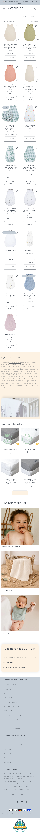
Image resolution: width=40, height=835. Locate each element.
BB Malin (8, 814)
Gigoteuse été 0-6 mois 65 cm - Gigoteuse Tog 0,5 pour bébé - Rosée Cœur (10, 87)
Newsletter (8, 762)
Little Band (8, 698)
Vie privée (7, 749)
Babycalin (7, 693)
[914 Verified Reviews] (20, 834)
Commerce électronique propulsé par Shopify (25, 814)
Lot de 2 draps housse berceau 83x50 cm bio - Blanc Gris (10, 449)
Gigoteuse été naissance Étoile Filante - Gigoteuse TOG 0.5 (10, 296)
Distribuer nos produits (12, 728)
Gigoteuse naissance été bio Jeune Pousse (10, 251)
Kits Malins (5, 590)
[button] (4, 8)
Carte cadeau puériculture (14, 715)
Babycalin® (5, 634)
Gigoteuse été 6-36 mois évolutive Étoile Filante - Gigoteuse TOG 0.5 (30, 253)
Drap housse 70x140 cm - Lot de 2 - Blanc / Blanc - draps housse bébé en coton (10, 481)
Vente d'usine (9, 724)
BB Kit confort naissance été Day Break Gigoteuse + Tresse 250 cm (10, 127)
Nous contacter (10, 740)
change (7, 784)
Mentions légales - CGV (13, 745)
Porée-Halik (8, 689)
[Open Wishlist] (31, 8)
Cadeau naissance (11, 720)
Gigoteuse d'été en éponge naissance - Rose (10, 336)
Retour (6, 758)
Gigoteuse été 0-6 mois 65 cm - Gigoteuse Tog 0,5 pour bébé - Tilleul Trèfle (30, 46)
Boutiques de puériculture (14, 706)
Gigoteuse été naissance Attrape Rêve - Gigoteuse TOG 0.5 (29, 211)
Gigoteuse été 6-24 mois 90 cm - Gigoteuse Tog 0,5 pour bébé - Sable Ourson (30, 87)
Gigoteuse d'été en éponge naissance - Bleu (30, 295)
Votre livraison (9, 753)
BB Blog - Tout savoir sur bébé (15, 711)
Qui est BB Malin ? (10, 685)
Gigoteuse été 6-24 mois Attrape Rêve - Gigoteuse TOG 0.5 (10, 210)
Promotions (19, 794)
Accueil (23, 15)
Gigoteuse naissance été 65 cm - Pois (30, 126)
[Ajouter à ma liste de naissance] (17, 26)
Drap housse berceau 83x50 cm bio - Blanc (29, 448)
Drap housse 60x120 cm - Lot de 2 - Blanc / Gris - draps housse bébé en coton (29, 481)
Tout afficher (20, 493)
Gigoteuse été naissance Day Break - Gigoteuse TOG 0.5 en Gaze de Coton (29, 168)
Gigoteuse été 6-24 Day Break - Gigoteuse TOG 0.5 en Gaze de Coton (10, 168)
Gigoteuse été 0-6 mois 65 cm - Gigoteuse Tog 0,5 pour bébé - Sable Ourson (10, 46)
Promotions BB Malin (9, 547)
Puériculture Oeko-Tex (12, 702)
